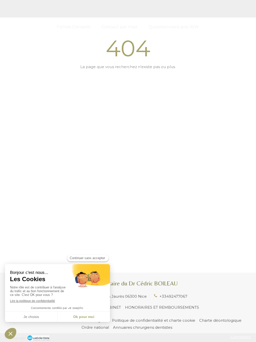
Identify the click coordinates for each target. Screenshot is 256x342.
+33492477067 (173, 296)
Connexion (240, 336)
